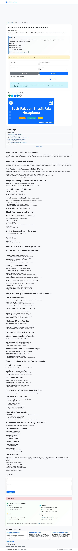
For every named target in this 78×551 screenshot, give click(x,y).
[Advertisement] (39, 13)
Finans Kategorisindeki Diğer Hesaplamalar (19, 52)
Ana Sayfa (8, 22)
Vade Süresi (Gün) (14, 67)
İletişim (25, 549)
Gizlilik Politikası (45, 517)
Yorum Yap (11, 492)
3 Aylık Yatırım (25, 79)
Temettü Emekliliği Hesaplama (60, 532)
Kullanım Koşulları (54, 517)
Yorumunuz (9, 484)
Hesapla (54, 73)
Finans (13, 22)
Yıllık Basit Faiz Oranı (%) (44, 62)
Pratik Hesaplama (12, 2)
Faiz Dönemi (42, 67)
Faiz (16, 546)
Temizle (25, 73)
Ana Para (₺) (12, 62)
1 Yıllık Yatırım (54, 79)
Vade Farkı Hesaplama (35, 532)
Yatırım (19, 546)
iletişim (39, 523)
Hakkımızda (20, 549)
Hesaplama (8, 546)
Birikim (23, 546)
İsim (7, 479)
